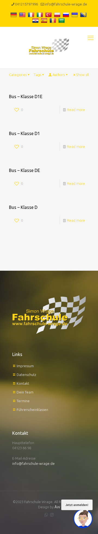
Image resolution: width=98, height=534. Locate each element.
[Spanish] (45, 20)
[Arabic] (62, 20)
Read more (76, 110)
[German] (14, 14)
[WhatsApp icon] (46, 514)
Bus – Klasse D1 (24, 133)
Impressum (25, 366)
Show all (82, 75)
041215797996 (26, 4)
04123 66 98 (21, 448)
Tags (37, 75)
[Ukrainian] (75, 14)
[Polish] (58, 14)
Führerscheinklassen (32, 410)
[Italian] (40, 14)
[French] (32, 14)
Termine (23, 401)
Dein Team (25, 392)
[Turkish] (49, 14)
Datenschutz (26, 375)
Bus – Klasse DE (24, 170)
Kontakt (23, 383)
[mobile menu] (90, 37)
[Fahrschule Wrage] (49, 46)
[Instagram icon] (52, 514)
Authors (59, 75)
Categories (18, 75)
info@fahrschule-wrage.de (66, 4)
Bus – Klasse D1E (25, 96)
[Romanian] (53, 20)
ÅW (57, 507)
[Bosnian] (84, 14)
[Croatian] (36, 20)
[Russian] (67, 14)
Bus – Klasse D (23, 207)
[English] (23, 14)
